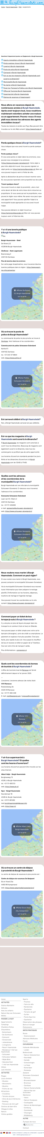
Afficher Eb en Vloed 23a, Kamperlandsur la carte (23, 911)
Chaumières (5, 1030)
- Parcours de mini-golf (9, 1104)
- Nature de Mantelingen (32, 1105)
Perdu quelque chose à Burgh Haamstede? (19, 63)
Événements (27, 1027)
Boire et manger (29, 1025)
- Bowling (4, 1101)
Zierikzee (4, 341)
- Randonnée (27, 1007)
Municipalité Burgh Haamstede (14, 82)
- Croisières (5, 1094)
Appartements (6, 1022)
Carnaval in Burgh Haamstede (14, 73)
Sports (25, 999)
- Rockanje (27, 1070)
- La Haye (26, 1065)
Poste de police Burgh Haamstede (16, 69)
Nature (3, 1112)
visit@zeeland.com (14, 696)
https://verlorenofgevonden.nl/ (24, 169)
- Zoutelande (27, 1110)
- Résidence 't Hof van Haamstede (9, 1051)
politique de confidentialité (30, 1132)
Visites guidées (6, 1114)
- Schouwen (5, 1054)
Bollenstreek (27, 1052)
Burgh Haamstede (31, 108)
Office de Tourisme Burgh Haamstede (17, 91)
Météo (3, 1016)
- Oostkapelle (28, 1103)
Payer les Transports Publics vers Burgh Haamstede (22, 88)
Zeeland (26, 1073)
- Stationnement (29, 1036)
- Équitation (27, 1009)
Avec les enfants (7, 1011)
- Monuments (6, 1084)
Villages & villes (7, 1109)
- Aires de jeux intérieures (10, 1099)
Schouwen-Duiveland (31, 1075)
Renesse (25, 670)
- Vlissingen (27, 1113)
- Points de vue (6, 1089)
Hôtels (3, 1067)
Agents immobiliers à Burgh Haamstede (18, 60)
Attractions (5, 1091)
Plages (3, 1076)
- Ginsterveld (6, 1040)
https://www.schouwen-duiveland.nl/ (15, 163)
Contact (26, 1128)
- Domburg (27, 1108)
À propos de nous (29, 1122)
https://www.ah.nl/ (12, 787)
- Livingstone (6, 1045)
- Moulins (4, 1086)
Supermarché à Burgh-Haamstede (16, 94)
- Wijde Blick (5, 1059)
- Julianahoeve (6, 1042)
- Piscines (26, 1002)
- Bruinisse (27, 1083)
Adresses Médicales (30, 1038)
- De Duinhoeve (7, 1035)
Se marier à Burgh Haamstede (14, 85)
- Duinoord (5, 1037)
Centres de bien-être (9, 1106)
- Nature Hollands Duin (31, 1055)
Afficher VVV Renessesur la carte (23, 719)
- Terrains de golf (29, 1012)
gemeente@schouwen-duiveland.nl (20, 508)
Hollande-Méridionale (31, 1047)
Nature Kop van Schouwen (11, 1013)
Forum (25, 1041)
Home (3, 999)
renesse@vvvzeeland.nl (30, 696)
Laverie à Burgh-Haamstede (13, 66)
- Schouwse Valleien (8, 1057)
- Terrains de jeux (7, 1096)
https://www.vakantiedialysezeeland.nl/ (19, 888)
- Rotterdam (27, 1068)
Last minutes (6, 1070)
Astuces (4, 1008)
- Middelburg (27, 1115)
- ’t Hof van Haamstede (9, 1064)
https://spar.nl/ (10, 806)
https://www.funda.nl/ (33, 129)
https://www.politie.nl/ (13, 358)
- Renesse (26, 1078)
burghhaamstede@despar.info (16, 803)
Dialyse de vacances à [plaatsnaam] (16, 97)
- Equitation (27, 1019)
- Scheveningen (28, 1063)
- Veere (25, 1098)
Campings (5, 1024)
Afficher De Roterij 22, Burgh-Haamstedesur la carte (22, 293)
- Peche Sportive (29, 1017)
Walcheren (27, 1095)
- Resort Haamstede (8, 1047)
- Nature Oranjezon (30, 1100)
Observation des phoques (32, 1022)
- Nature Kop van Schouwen (29, 1091)
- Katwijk (26, 1060)
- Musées (4, 1081)
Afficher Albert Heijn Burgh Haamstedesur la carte (23, 829)
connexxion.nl (22, 650)
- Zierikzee (27, 1085)
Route (25, 1033)
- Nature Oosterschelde (31, 1088)
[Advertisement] (22, 31)
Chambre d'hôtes (7, 1027)
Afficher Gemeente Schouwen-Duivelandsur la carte (22, 534)
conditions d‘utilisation (17, 1132)
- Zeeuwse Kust (7, 1062)
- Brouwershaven (29, 1080)
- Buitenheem (6, 1032)
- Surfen (26, 1014)
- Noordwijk (27, 1057)
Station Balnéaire (7, 1005)
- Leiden (26, 1050)
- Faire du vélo (28, 1004)
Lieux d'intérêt (6, 1079)
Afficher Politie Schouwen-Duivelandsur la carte (22, 381)
